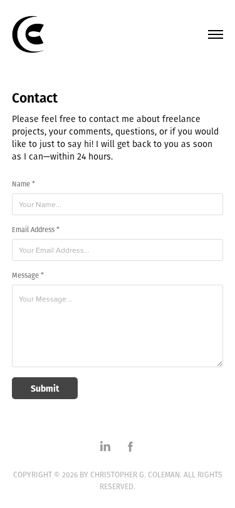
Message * (28, 275)
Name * (23, 184)
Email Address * (36, 230)
